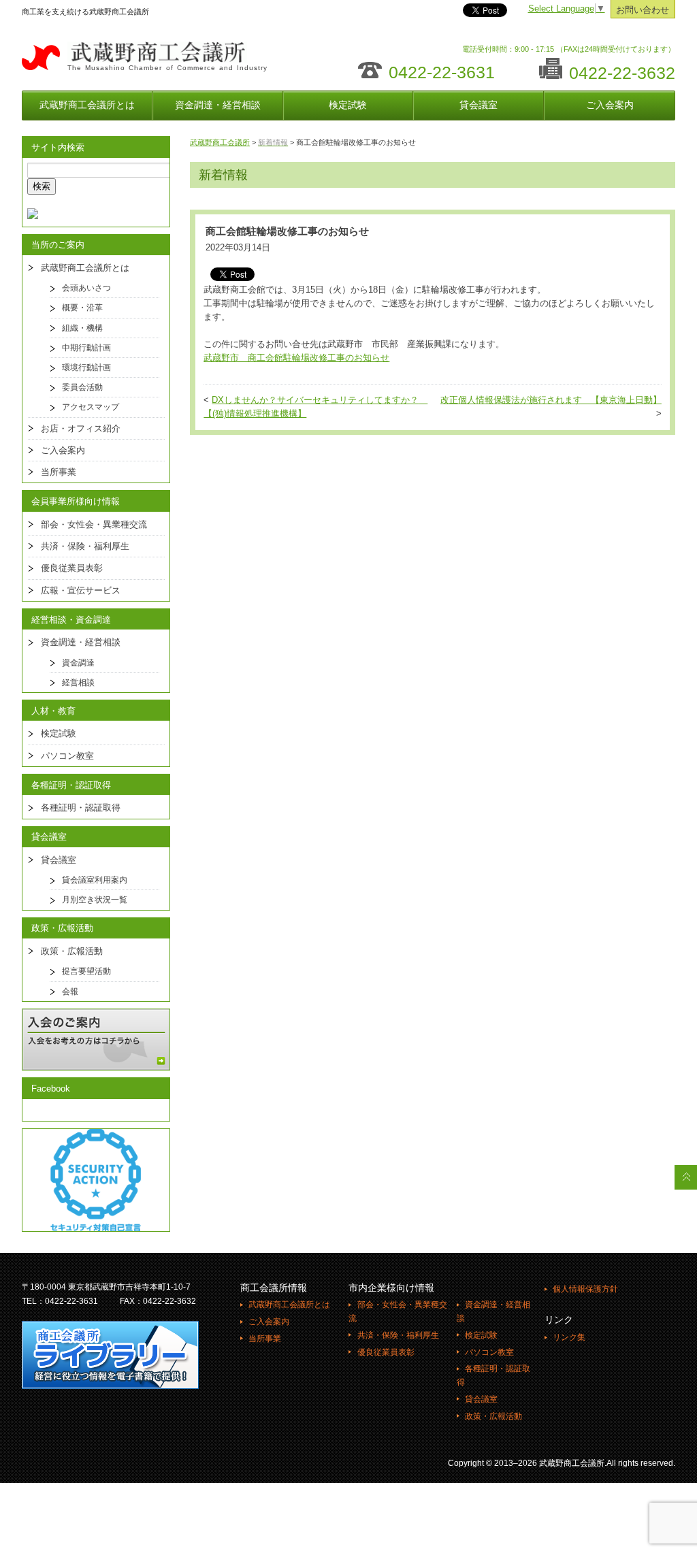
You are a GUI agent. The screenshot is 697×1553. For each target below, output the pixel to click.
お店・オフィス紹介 (80, 428)
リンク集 (569, 1337)
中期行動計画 (86, 348)
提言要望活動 (86, 971)
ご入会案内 (610, 104)
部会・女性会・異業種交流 (94, 524)
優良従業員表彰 (72, 568)
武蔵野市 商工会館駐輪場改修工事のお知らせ (296, 358)
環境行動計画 (86, 367)
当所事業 (58, 472)
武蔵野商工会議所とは (87, 104)
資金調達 (78, 663)
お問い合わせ (642, 10)
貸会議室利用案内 (94, 880)
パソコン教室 (67, 756)
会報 (70, 991)
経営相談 (78, 682)
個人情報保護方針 (585, 1289)
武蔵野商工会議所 (220, 142)
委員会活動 (82, 387)
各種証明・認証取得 (80, 807)
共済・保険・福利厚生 (85, 546)
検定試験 (348, 104)
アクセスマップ (90, 407)
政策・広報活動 (72, 951)
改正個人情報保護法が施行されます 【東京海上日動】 (551, 400)
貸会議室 (478, 104)
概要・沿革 (82, 307)
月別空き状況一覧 (94, 899)
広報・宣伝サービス (80, 590)
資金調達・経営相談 (218, 104)
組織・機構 (82, 328)
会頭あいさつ (86, 288)
